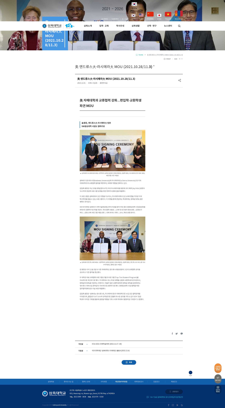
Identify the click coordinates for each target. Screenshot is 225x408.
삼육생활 (136, 26)
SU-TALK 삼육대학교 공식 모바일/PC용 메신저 (166, 397)
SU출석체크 (115, 19)
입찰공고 (156, 382)
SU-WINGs (104, 19)
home (141, 55)
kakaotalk (181, 333)
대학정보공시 (138, 382)
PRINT (168, 59)
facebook (172, 333)
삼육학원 (51, 382)
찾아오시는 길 (68, 382)
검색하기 (179, 26)
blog (182, 405)
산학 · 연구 (152, 26)
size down (182, 59)
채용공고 (174, 382)
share (179, 80)
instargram (173, 405)
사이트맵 (104, 382)
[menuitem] (133, 17)
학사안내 (120, 26)
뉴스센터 (168, 26)
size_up (179, 59)
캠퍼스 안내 (86, 382)
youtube (177, 405)
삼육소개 (88, 26)
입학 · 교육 (104, 26)
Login (126, 19)
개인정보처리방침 (121, 382)
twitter (177, 333)
